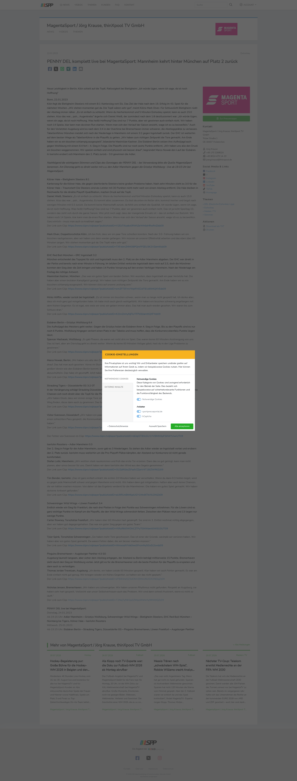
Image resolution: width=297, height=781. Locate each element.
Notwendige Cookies (116, 379)
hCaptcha (146, 416)
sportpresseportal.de (152, 411)
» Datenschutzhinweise (118, 426)
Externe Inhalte (114, 387)
